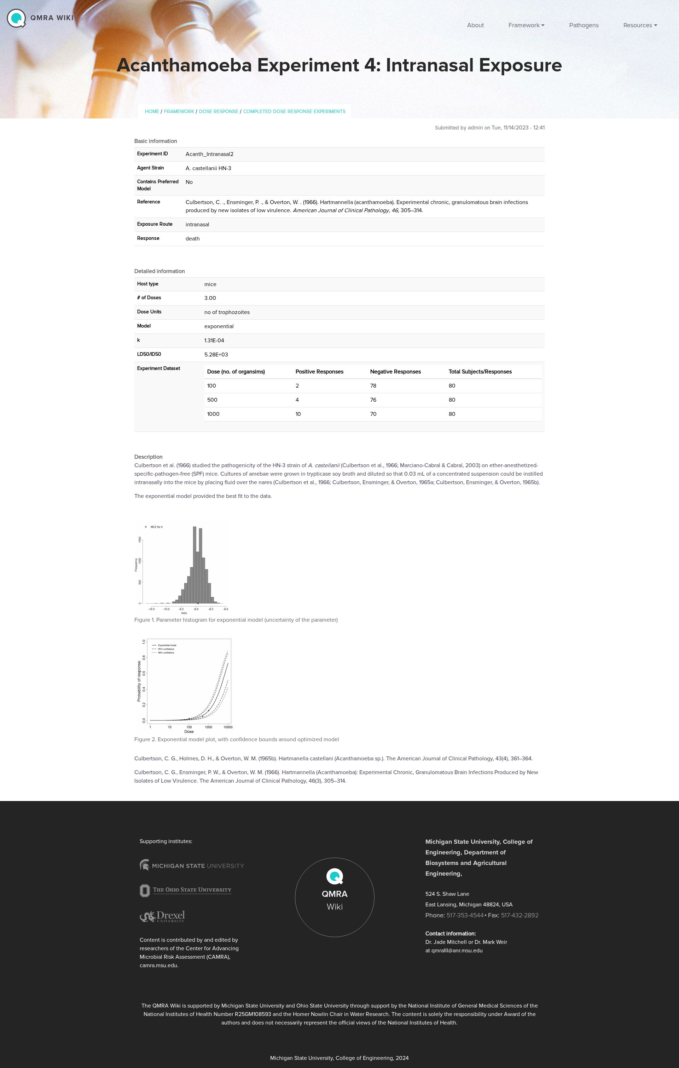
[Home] (18, 18)
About (475, 25)
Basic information (155, 141)
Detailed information (159, 271)
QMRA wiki (52, 18)
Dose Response (218, 112)
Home (152, 112)
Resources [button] (637, 25)
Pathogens (584, 25)
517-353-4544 (465, 915)
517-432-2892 (520, 915)
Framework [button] (524, 25)
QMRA (335, 900)
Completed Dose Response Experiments (294, 112)
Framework (179, 112)
